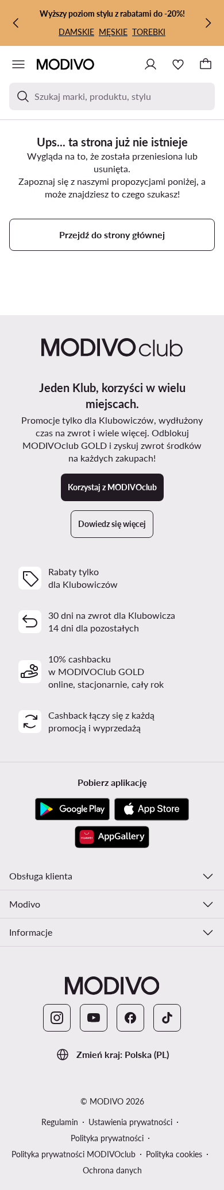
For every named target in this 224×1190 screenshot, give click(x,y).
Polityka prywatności (107, 1138)
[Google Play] (72, 809)
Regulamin (59, 1122)
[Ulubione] (178, 64)
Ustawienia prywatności (130, 1122)
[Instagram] (57, 1018)
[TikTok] (167, 1018)
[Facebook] (130, 1018)
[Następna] (208, 23)
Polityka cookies (174, 1154)
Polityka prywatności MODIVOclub (73, 1154)
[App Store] (151, 809)
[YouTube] (93, 1018)
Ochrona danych (112, 1170)
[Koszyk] (205, 64)
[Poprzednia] (16, 23)
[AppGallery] (112, 836)
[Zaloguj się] (150, 64)
